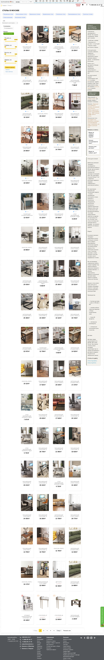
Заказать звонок (78, 5)
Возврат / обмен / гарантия (53, 642)
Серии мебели (67, 646)
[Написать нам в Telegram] (83, 5)
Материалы (66, 642)
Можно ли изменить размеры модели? (91, 134)
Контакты (49, 648)
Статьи (65, 641)
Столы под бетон (92, 362)
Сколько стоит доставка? (93, 147)
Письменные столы (8, 14)
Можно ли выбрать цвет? (93, 152)
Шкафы (50, 2)
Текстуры (65, 644)
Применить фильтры (9, 67)
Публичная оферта (51, 649)
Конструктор (36, 2)
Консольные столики (20, 17)
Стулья (67, 2)
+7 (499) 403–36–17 (27, 639)
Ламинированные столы (74, 14)
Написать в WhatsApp (28, 646)
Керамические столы (48, 14)
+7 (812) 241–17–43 (27, 641)
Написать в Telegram (27, 648)
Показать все (67, 630)
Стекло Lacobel (67, 648)
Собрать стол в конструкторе (92, 93)
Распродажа (83, 2)
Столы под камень (92, 360)
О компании (50, 639)
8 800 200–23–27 (95, 5)
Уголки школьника (7, 17)
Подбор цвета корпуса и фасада (71, 654)
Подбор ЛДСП (66, 651)
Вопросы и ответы (51, 641)
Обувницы (61, 2)
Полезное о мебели (68, 649)
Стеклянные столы (60, 14)
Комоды (40, 2)
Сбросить (7, 69)
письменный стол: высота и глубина (93, 108)
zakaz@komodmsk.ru (27, 644)
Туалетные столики (88, 14)
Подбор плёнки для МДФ (69, 653)
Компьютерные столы (21, 14)
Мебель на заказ (78, 2)
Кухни (70, 2)
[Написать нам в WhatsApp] (87, 5)
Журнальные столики (34, 14)
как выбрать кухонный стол (93, 126)
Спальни (72, 2)
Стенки (53, 2)
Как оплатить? (50, 644)
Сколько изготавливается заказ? (93, 142)
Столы (64, 2)
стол (89, 80)
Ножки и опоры (67, 658)
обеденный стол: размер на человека (93, 105)
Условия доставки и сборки (53, 646)
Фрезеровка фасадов (68, 656)
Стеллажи (47, 2)
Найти (30, 1)
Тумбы (43, 2)
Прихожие (57, 2)
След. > (59, 630)
